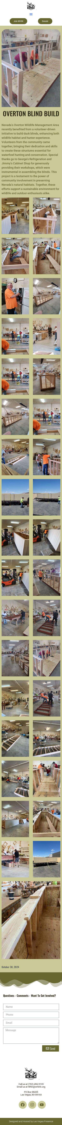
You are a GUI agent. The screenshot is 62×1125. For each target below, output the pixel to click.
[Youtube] (42, 1105)
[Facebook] (23, 1105)
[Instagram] (32, 1105)
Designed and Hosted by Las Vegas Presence (31, 1121)
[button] (31, 14)
